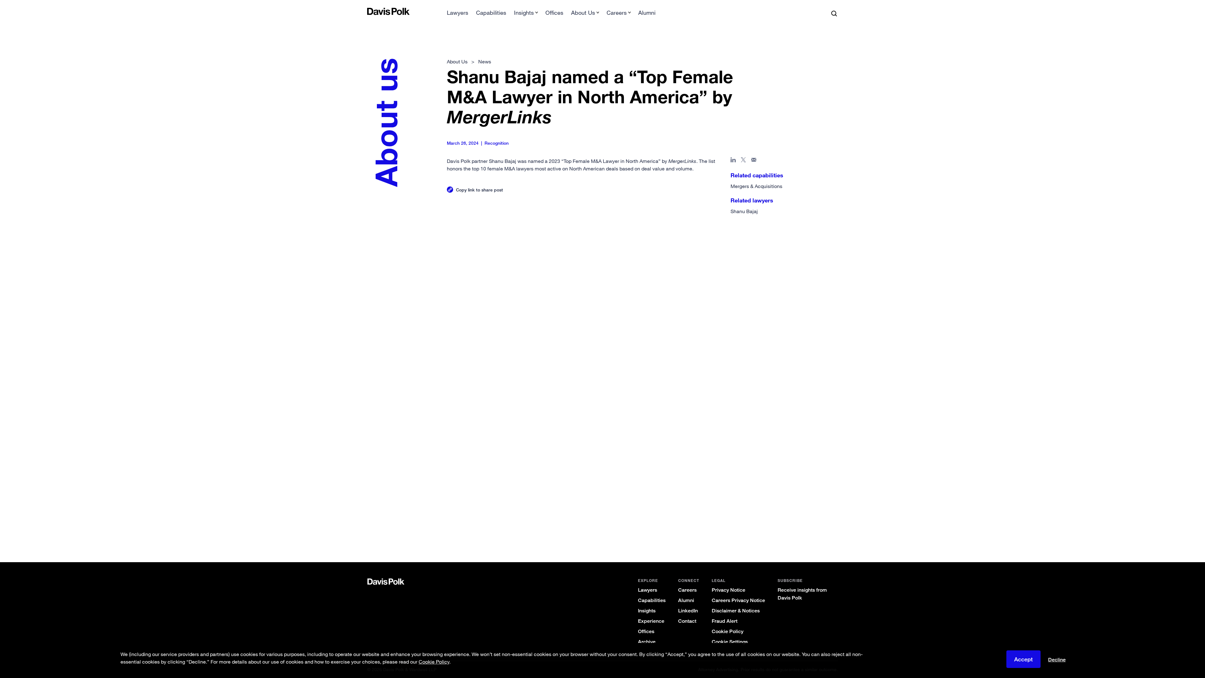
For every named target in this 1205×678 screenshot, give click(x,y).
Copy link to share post (479, 189)
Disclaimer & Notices (736, 611)
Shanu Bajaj (744, 211)
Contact (687, 621)
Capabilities (491, 12)
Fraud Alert (724, 621)
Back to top (805, 230)
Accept (1023, 659)
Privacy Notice (728, 590)
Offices (554, 12)
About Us (457, 61)
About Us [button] (583, 12)
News (484, 61)
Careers (687, 590)
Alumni (647, 12)
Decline (1057, 660)
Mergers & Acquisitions (756, 186)
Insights (647, 611)
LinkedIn (688, 611)
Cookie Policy (727, 631)
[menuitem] (457, 14)
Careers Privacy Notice (738, 600)
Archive (647, 642)
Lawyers (457, 12)
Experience (651, 621)
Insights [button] (524, 12)
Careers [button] (617, 12)
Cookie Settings (730, 642)
